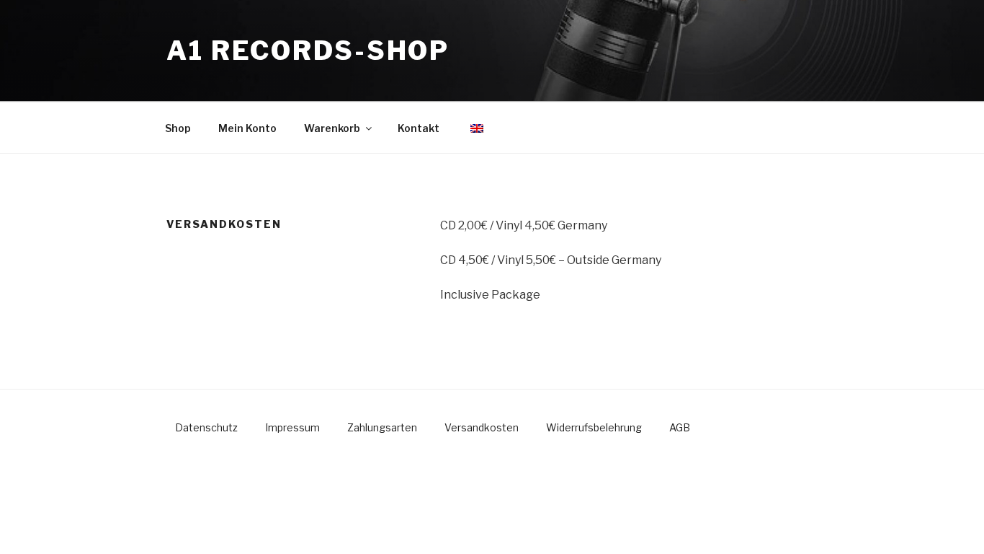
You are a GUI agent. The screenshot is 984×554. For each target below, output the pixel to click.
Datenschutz (206, 427)
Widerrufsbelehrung (594, 427)
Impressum (292, 427)
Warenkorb (332, 128)
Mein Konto (247, 128)
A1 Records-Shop (307, 50)
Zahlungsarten (382, 427)
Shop (178, 128)
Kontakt (418, 128)
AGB (679, 427)
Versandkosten (481, 427)
